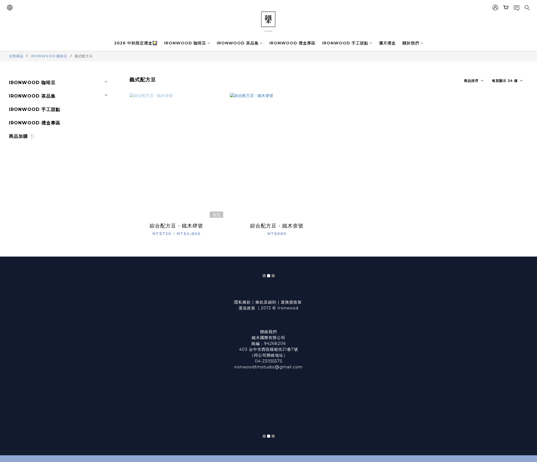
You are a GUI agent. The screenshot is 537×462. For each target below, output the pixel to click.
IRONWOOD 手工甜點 (345, 43)
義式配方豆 (84, 56)
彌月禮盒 (387, 43)
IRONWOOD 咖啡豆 (185, 43)
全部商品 (16, 56)
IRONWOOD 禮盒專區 (292, 43)
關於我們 (410, 43)
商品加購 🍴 (22, 136)
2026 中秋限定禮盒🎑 (135, 43)
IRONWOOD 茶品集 (238, 43)
